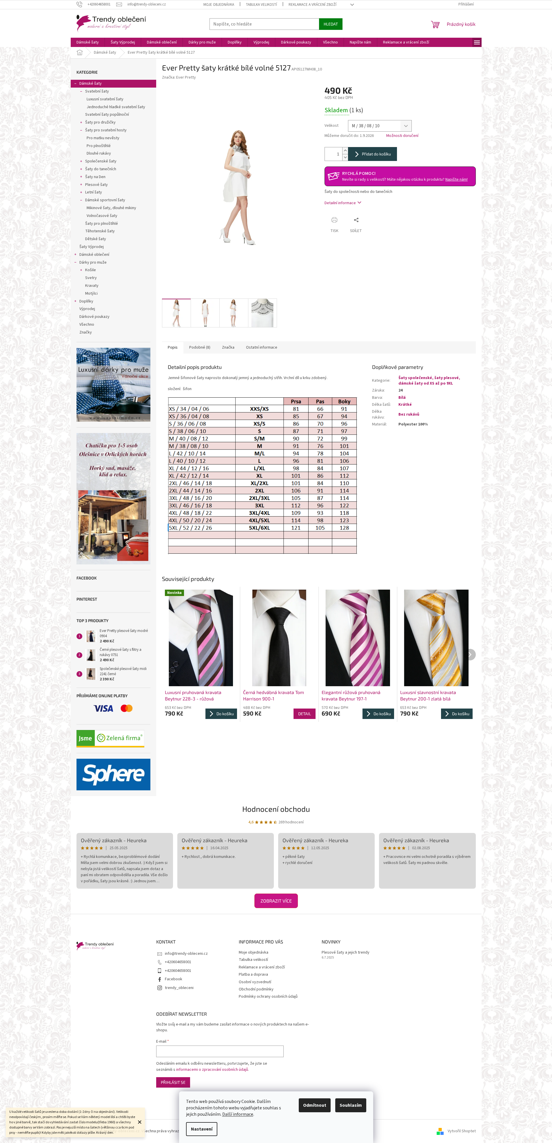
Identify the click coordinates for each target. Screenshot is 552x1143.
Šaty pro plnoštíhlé (101, 224)
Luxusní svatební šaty (105, 99)
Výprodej (87, 309)
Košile (90, 270)
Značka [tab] (228, 347)
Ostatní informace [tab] (261, 347)
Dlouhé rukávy (99, 153)
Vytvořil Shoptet (462, 1131)
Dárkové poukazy (94, 317)
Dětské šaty (95, 239)
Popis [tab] (173, 347)
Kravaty (92, 286)
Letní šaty (93, 192)
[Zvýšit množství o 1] (345, 150)
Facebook (173, 979)
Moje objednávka (218, 4)
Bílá (402, 398)
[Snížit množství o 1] (345, 157)
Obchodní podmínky (256, 989)
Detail (304, 713)
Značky (85, 332)
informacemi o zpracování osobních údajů (212, 1070)
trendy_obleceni (179, 988)
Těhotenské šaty (100, 231)
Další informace (237, 1114)
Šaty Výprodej (91, 247)
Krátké (405, 404)
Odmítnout (314, 1105)
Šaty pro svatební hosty (106, 130)
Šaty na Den (95, 177)
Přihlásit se (173, 1082)
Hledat (331, 23)
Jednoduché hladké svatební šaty (116, 107)
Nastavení (201, 1129)
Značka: (179, 77)
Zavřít (372, 219)
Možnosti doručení (402, 136)
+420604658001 (178, 962)
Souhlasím (351, 1105)
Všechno (86, 324)
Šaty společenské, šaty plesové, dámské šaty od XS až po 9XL (429, 380)
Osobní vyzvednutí (255, 982)
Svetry (91, 278)
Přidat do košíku (376, 153)
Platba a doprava (253, 974)
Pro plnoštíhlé (99, 146)
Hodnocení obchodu (276, 808)
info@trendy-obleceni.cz (186, 954)
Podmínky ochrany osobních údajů (268, 996)
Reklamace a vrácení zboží (312, 4)
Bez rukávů (408, 414)
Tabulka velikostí (261, 4)
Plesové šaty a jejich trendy (345, 952)
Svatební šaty (97, 91)
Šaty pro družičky (100, 122)
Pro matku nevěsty (103, 138)
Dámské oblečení (94, 255)
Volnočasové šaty (102, 216)
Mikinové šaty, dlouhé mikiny (111, 208)
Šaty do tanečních (100, 169)
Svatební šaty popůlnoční (107, 114)
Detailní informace (340, 203)
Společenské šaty (100, 161)
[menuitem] (88, 42)
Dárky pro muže (93, 262)
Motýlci (91, 293)
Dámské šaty (90, 83)
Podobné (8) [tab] (199, 347)
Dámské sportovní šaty (105, 200)
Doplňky (86, 301)
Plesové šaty (96, 185)
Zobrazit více (276, 900)
